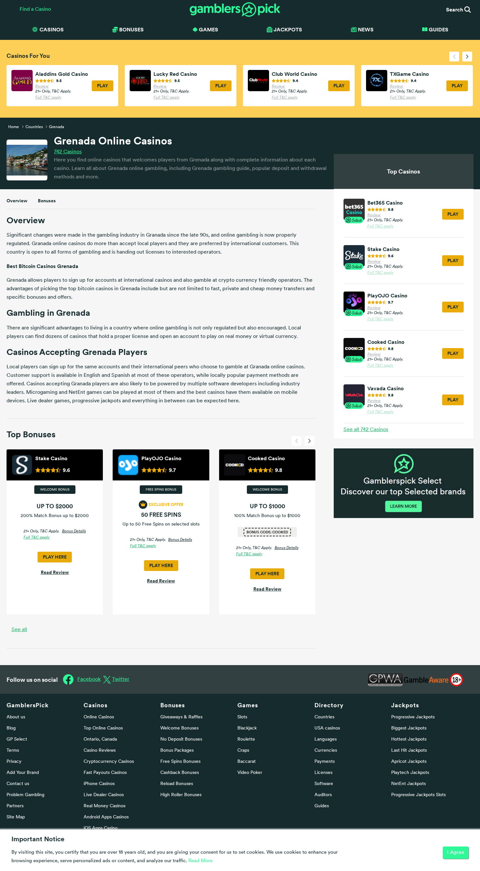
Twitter (120, 679)
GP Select (17, 739)
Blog (11, 728)
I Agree (455, 852)
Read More (200, 861)
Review (42, 87)
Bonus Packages (177, 750)
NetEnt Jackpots (408, 783)
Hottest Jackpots (408, 739)
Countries (324, 717)
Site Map (16, 817)
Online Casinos (99, 717)
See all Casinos (366, 429)
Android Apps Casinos (106, 817)
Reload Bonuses (176, 783)
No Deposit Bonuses (181, 739)
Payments (324, 761)
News (366, 29)
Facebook (89, 679)
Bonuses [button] (131, 29)
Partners (15, 806)
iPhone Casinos (99, 783)
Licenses (323, 772)
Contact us (18, 783)
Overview (17, 201)
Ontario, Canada (100, 739)
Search (455, 9)
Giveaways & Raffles (181, 717)
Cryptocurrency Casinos (109, 761)
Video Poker (249, 772)
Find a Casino (35, 9)
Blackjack (247, 728)
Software (323, 783)
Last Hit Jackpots (409, 750)
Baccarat (246, 761)
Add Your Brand (23, 772)
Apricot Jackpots (408, 761)
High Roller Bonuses (180, 795)
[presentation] (454, 56)
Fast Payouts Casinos (105, 772)
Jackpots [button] (288, 29)
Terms (13, 750)
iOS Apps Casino (101, 828)
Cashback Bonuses (179, 772)
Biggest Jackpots (408, 728)
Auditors (323, 795)
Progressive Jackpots (413, 717)
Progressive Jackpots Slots (418, 795)
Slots (242, 717)
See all (19, 629)
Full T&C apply (48, 98)
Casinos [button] (52, 29)
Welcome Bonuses (179, 728)
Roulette (246, 739)
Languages (325, 739)
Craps (243, 750)
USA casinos (327, 728)
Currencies (325, 750)
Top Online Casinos (103, 728)
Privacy (14, 761)
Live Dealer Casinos (104, 795)
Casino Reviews (100, 750)
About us (16, 717)
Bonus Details (74, 531)
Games (247, 705)
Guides (438, 29)
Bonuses (47, 201)
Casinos (68, 152)
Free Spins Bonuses (180, 761)
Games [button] (208, 29)
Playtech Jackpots (410, 772)
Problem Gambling (25, 795)
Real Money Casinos (104, 806)
